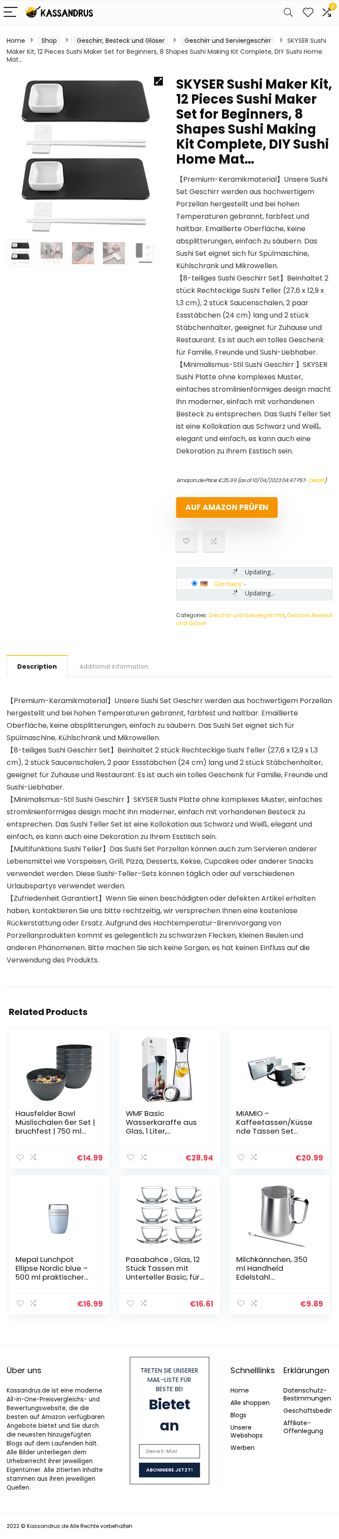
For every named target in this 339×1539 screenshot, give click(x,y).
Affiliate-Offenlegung (303, 1427)
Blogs (238, 1415)
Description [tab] (37, 666)
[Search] (288, 12)
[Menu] (10, 12)
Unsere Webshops (246, 1431)
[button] (158, 81)
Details (316, 480)
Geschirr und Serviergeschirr (228, 40)
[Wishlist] (308, 12)
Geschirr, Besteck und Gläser (121, 40)
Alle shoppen (250, 1402)
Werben (242, 1447)
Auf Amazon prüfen (226, 507)
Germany (228, 583)
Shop (49, 40)
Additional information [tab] (113, 666)
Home (16, 40)
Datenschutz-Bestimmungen (307, 1394)
